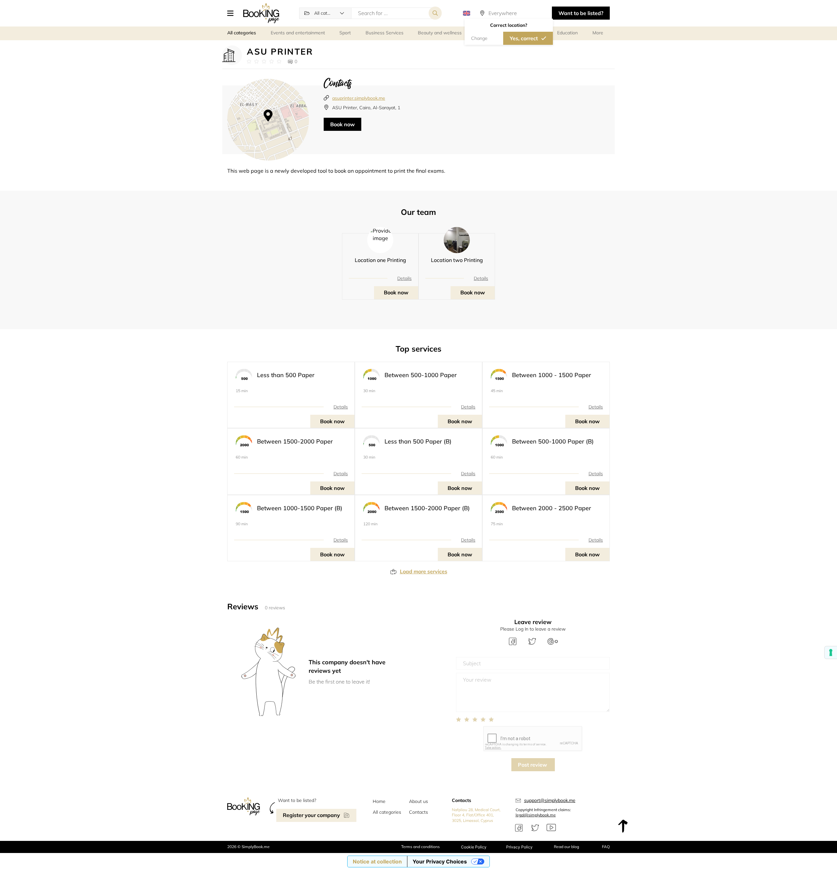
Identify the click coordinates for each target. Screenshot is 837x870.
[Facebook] (519, 828)
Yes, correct (524, 38)
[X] (535, 828)
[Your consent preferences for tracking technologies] (831, 652)
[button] (232, 13)
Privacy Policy (519, 846)
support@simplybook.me (549, 800)
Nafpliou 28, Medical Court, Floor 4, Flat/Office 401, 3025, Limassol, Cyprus (476, 815)
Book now (342, 124)
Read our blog (566, 846)
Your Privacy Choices (440, 861)
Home (379, 801)
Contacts (418, 812)
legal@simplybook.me (536, 814)
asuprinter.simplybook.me (358, 98)
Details (404, 278)
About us (418, 801)
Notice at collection (377, 861)
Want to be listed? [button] (580, 13)
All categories (387, 812)
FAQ (606, 846)
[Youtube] (551, 828)
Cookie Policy (474, 846)
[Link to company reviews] (264, 61)
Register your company (311, 815)
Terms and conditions (420, 846)
